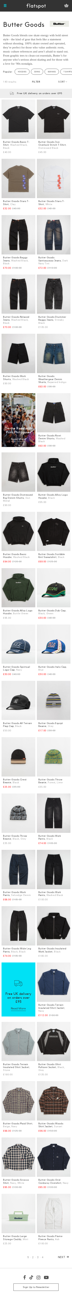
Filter (36, 81)
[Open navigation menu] (5, 6)
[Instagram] (38, 1277)
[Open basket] (66, 6)
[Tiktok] (31, 1277)
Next (61, 1257)
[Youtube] (46, 1277)
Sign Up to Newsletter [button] (36, 1287)
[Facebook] (24, 1277)
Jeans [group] (37, 72)
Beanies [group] (52, 72)
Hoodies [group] (22, 72)
